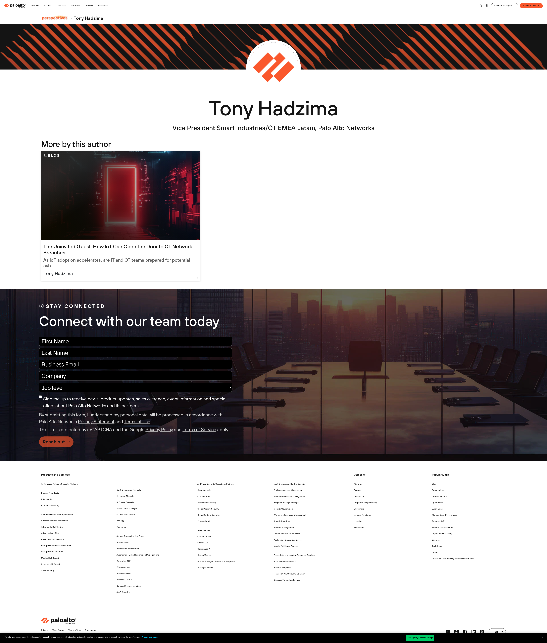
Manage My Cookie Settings (420, 638)
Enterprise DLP (124, 561)
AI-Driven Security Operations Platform (215, 484)
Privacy (44, 630)
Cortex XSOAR (204, 549)
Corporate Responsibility (365, 502)
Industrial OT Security (51, 564)
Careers (357, 490)
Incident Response (282, 567)
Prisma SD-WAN (124, 579)
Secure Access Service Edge (130, 536)
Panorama (121, 527)
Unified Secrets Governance (287, 533)
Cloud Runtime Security (208, 515)
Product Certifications (442, 527)
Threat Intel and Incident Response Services (294, 555)
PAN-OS (120, 521)
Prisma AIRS (47, 499)
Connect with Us (531, 5)
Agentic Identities (282, 521)
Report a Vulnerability (442, 533)
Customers (359, 509)
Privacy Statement (96, 421)
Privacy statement (150, 637)
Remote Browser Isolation (129, 586)
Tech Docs (437, 546)
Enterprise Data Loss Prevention (56, 545)
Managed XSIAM (205, 567)
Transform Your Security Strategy (289, 574)
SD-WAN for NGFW (126, 515)
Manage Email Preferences (444, 515)
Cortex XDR (202, 543)
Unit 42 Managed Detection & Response (216, 561)
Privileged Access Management (288, 490)
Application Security (206, 502)
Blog (434, 484)
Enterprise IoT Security (52, 552)
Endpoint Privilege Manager (286, 502)
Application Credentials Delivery (288, 540)
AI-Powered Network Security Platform (59, 484)
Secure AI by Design (50, 493)
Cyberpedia (437, 502)
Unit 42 (435, 552)
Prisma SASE (123, 542)
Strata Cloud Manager (127, 508)
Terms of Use (137, 421)
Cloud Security (204, 490)
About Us (358, 484)
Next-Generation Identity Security (290, 484)
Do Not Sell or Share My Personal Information (453, 558)
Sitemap (436, 540)
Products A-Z (438, 521)
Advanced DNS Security (52, 539)
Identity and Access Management (289, 496)
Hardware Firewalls (125, 496)
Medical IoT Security (50, 558)
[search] (481, 6)
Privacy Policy (159, 429)
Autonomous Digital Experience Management (138, 555)
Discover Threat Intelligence (287, 580)
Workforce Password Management (290, 515)
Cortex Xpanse (204, 555)
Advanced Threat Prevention (54, 520)
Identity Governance (283, 509)
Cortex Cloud (203, 496)
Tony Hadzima (58, 273)
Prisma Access (123, 567)
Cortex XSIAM (204, 536)
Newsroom (359, 527)
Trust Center (58, 630)
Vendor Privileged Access (286, 546)
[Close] (542, 638)
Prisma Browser (124, 573)
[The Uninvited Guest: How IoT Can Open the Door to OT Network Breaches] (120, 216)
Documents (90, 630)
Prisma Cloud (203, 521)
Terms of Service (199, 429)
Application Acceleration (128, 548)
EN (486, 5)
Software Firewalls (125, 502)
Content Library (439, 496)
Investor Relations (362, 515)
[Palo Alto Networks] (15, 6)
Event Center (438, 509)
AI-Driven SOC (204, 530)
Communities (438, 490)
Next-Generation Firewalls (129, 490)
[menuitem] (16, 5)
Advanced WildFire (50, 533)
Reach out (54, 441)
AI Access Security (50, 505)
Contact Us (359, 496)
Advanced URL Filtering (52, 527)
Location (358, 521)
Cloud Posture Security (208, 509)
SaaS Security (47, 570)
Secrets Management (284, 527)
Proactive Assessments (285, 561)
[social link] (448, 632)
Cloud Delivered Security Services (57, 514)
